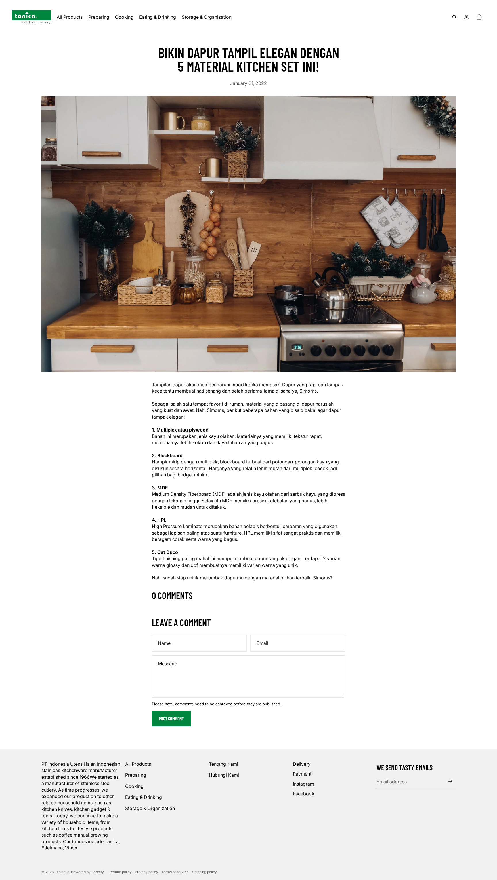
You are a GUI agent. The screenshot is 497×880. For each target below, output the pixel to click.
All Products (138, 764)
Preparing (135, 775)
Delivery (302, 764)
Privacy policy (146, 872)
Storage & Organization (150, 808)
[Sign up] (450, 781)
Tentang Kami (223, 764)
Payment (302, 774)
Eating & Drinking (143, 797)
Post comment (171, 718)
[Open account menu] (466, 17)
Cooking (134, 786)
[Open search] (454, 17)
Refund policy (121, 872)
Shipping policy (204, 872)
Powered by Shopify (87, 872)
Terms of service (175, 872)
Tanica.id (62, 872)
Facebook (303, 794)
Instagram (303, 784)
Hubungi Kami (224, 775)
